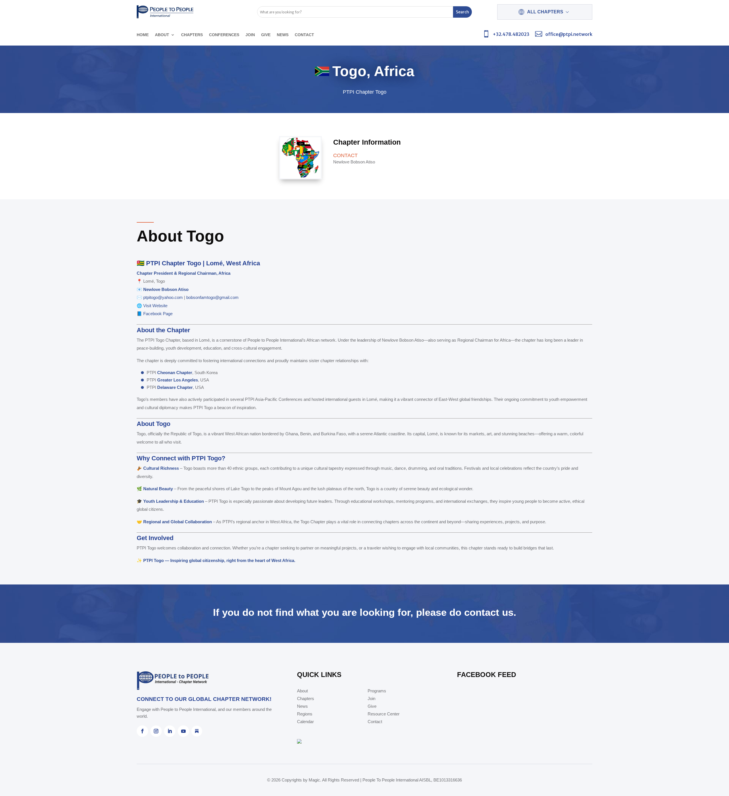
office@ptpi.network (568, 34)
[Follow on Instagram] (156, 731)
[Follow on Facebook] (142, 731)
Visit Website (155, 305)
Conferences (224, 35)
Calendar (305, 722)
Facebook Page (158, 313)
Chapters (192, 35)
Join (250, 35)
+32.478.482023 (511, 34)
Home (143, 35)
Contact (304, 35)
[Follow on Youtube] (183, 731)
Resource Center (384, 714)
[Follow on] (196, 731)
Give (266, 35)
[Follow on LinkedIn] (169, 731)
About (162, 35)
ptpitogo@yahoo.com (163, 297)
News (282, 35)
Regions (304, 714)
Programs (377, 691)
